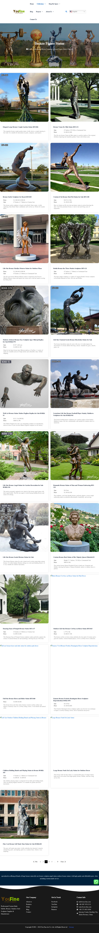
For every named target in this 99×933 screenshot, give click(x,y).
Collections (36, 49)
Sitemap (71, 927)
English (74, 11)
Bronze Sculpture (47, 49)
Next (62, 861)
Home (30, 49)
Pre (36, 861)
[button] (45, 4)
